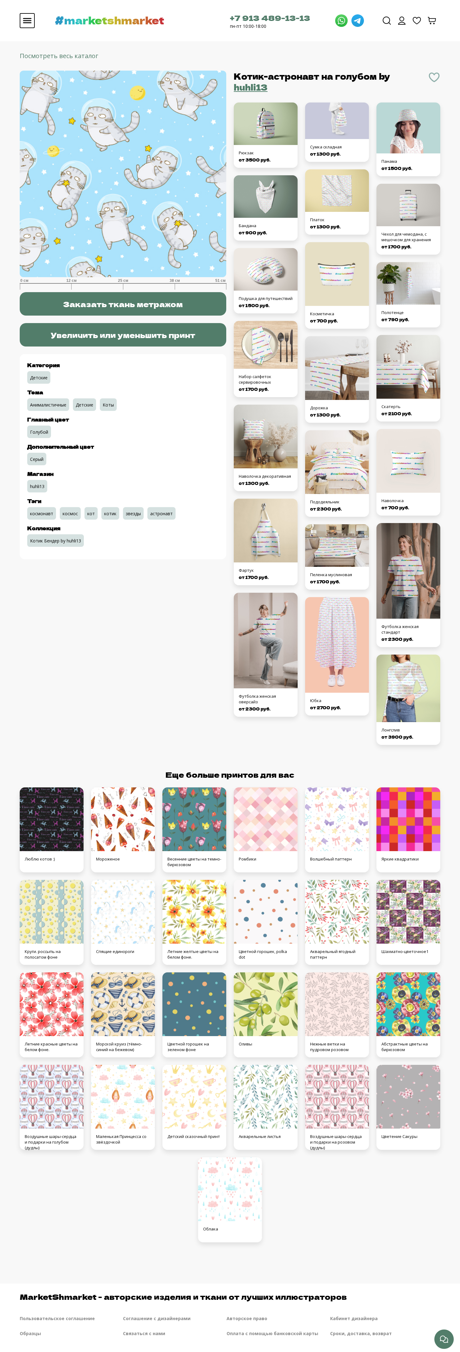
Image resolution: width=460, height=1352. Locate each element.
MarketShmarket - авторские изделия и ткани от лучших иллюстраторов (183, 1296)
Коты (108, 405)
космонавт (41, 513)
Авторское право (247, 1318)
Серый (36, 459)
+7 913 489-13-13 (270, 17)
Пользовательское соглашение (57, 1318)
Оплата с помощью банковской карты (272, 1333)
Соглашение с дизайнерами (157, 1318)
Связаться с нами (144, 1333)
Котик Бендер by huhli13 (55, 541)
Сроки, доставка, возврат (361, 1333)
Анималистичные (48, 405)
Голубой (39, 432)
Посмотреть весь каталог (59, 56)
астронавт (161, 513)
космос (70, 513)
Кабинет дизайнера (354, 1318)
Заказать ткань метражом (123, 303)
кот (91, 513)
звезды (133, 513)
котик (110, 513)
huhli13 (251, 87)
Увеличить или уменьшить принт (123, 334)
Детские (39, 378)
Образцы (30, 1333)
